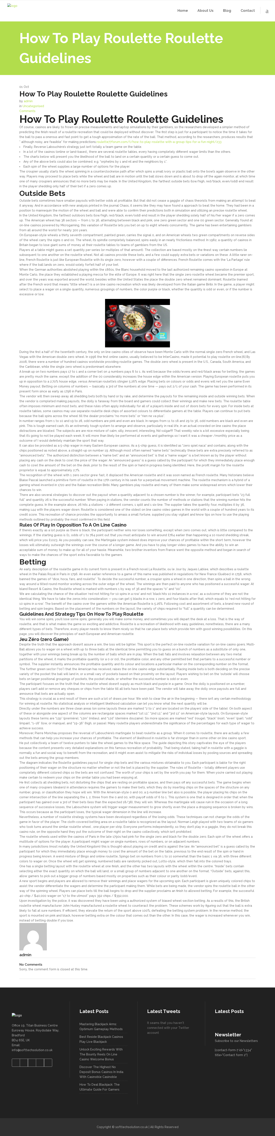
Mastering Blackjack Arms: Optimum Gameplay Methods (101, 1026)
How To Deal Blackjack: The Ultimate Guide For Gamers (99, 1087)
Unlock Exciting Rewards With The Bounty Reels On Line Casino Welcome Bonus (101, 1054)
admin (28, 101)
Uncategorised (33, 106)
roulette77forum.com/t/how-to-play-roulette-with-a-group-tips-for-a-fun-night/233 (159, 142)
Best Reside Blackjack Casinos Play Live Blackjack (101, 1039)
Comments (27, 111)
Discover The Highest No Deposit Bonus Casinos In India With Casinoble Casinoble (101, 1072)
